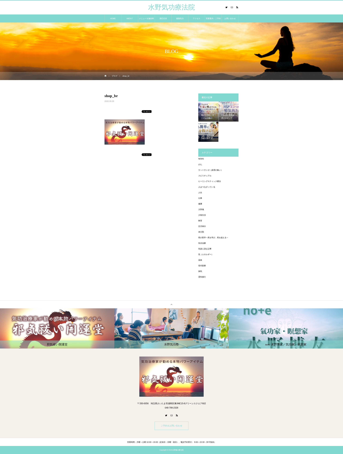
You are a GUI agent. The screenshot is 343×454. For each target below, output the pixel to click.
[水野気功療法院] (171, 377)
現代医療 (202, 266)
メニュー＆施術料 (146, 18)
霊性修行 (202, 277)
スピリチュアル (204, 176)
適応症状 (163, 18)
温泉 (200, 260)
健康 (200, 204)
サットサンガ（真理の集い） (210, 170)
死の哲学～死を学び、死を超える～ (213, 237)
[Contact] (231, 7)
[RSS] (237, 7)
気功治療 (202, 243)
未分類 (201, 232)
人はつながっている (206, 187)
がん (200, 164)
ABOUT (129, 18)
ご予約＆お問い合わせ (171, 426)
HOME (113, 18)
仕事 (200, 198)
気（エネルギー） (205, 254)
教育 (200, 221)
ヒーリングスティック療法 (209, 181)
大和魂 (201, 209)
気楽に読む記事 (204, 249)
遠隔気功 (180, 18)
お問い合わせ (230, 18)
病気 (200, 271)
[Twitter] (226, 7)
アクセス (196, 18)
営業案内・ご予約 (213, 18)
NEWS (201, 159)
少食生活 (202, 215)
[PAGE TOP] (171, 304)
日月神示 (202, 226)
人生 (200, 192)
